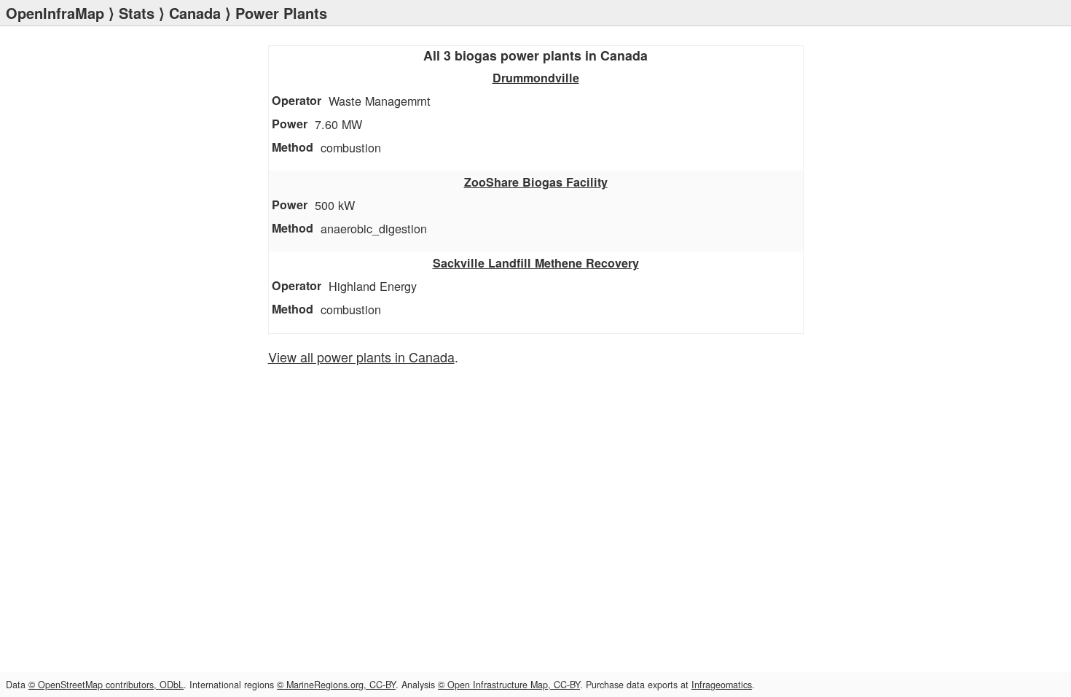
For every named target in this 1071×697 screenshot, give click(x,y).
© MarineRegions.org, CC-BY (336, 684)
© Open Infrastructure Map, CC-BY (509, 684)
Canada (195, 12)
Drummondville (536, 77)
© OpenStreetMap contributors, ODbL (106, 684)
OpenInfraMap (55, 12)
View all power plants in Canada (361, 356)
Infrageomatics (721, 684)
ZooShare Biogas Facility (536, 182)
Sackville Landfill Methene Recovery (536, 262)
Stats (136, 12)
